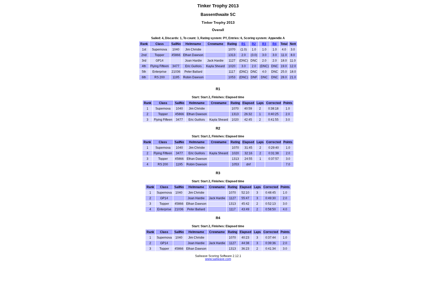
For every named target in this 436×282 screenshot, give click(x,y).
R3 (264, 43)
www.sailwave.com (218, 259)
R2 (254, 43)
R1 (243, 43)
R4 (274, 43)
